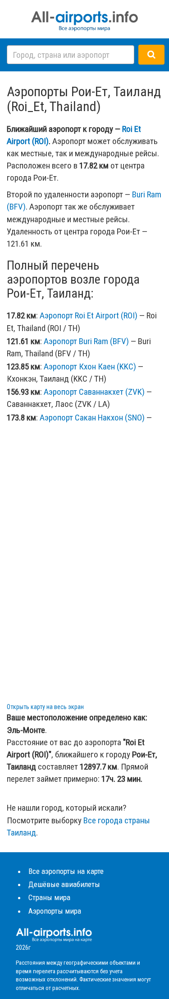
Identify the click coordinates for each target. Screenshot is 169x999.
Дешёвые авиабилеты (64, 884)
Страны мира (49, 897)
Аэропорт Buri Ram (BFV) (86, 341)
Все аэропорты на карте (66, 871)
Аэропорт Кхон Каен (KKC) (90, 366)
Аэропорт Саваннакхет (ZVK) (94, 392)
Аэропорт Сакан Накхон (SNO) (92, 417)
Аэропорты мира (54, 910)
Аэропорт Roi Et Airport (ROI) (88, 315)
